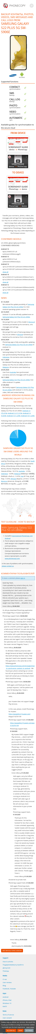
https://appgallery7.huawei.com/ (19, 714)
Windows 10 (7, 1003)
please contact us (8, 566)
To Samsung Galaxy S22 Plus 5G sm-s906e (18, 183)
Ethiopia (20, 334)
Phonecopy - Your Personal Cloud (14, 6)
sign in (22, 578)
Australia (13, 372)
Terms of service (8, 1015)
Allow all (11, 1030)
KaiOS (5, 1006)
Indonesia (6, 357)
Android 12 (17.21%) (15, 413)
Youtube (13, 989)
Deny (20, 1030)
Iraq (22, 476)
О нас (5, 979)
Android (5, 997)
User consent (7, 1018)
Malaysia (6, 367)
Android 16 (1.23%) (27, 416)
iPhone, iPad (7, 1000)
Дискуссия (6, 968)
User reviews (7, 982)
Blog (4, 986)
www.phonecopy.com (12, 558)
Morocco (31, 322)
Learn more (30, 1027)
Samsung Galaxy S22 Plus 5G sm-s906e (16, 317)
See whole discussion (12, 950)
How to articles (8, 962)
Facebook (6, 989)
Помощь (6, 971)
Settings (29, 1030)
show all (5, 272)
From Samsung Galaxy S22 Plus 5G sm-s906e (18, 144)
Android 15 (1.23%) (13, 416)
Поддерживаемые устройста (13, 965)
